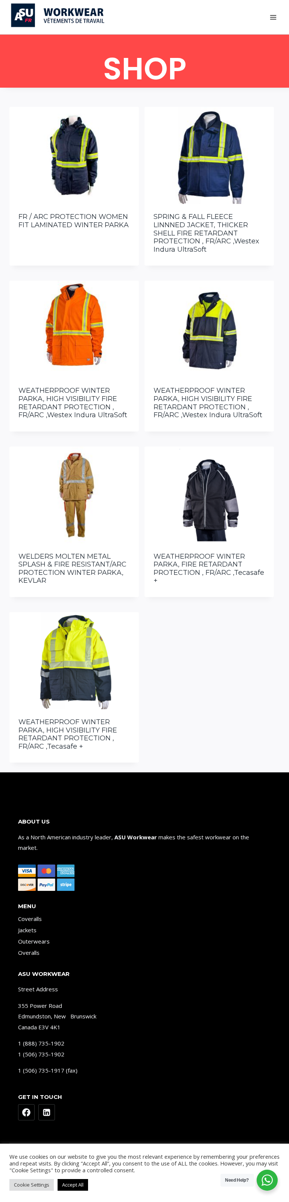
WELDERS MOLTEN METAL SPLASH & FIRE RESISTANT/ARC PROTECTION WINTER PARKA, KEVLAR (72, 568)
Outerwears (34, 941)
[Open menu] (273, 17)
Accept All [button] (73, 1184)
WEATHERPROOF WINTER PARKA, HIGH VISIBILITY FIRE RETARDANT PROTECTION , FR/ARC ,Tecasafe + (67, 734)
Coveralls (30, 918)
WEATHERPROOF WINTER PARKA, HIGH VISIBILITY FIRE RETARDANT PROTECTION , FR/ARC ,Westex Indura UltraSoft (72, 402)
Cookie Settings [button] (31, 1184)
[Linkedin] (46, 1112)
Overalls (29, 952)
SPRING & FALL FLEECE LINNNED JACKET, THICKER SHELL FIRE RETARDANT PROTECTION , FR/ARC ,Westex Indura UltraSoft (206, 233)
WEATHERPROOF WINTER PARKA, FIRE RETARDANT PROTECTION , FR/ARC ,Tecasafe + (209, 568)
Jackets (27, 930)
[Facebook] (26, 1112)
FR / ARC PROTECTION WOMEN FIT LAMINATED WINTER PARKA (73, 221)
